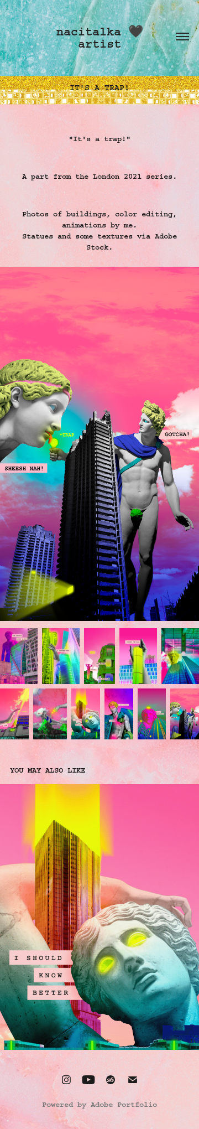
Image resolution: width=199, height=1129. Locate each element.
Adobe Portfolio (124, 1104)
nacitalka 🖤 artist (103, 38)
